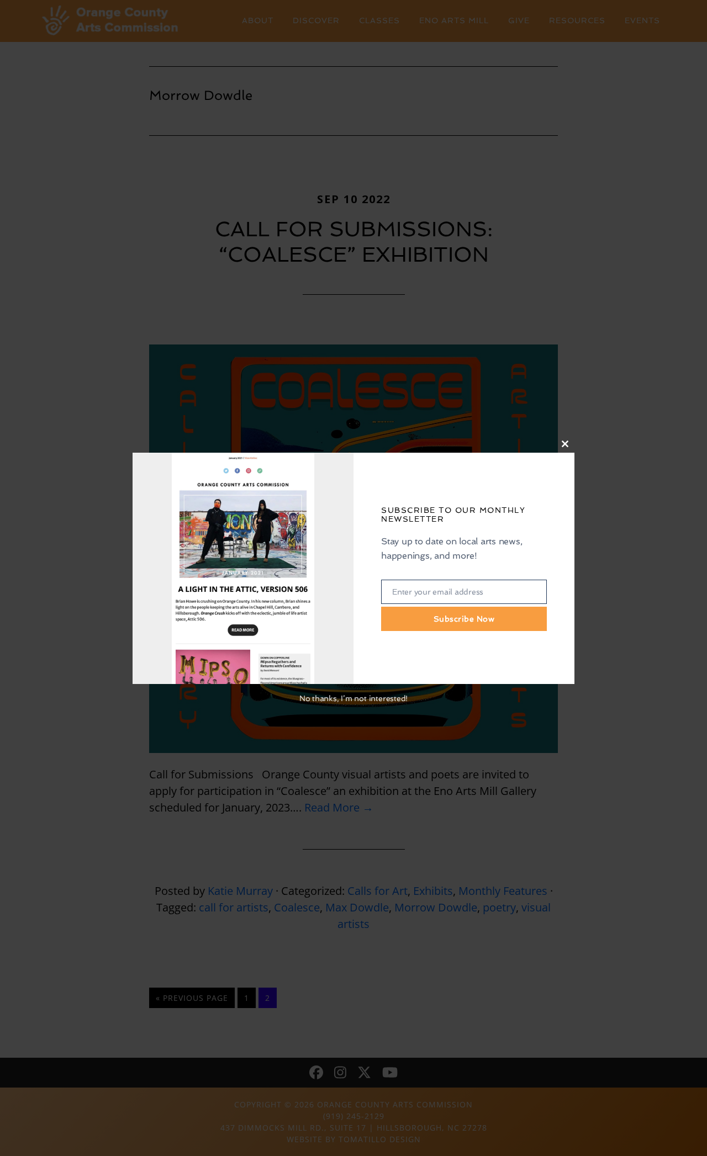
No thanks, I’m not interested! (353, 698)
